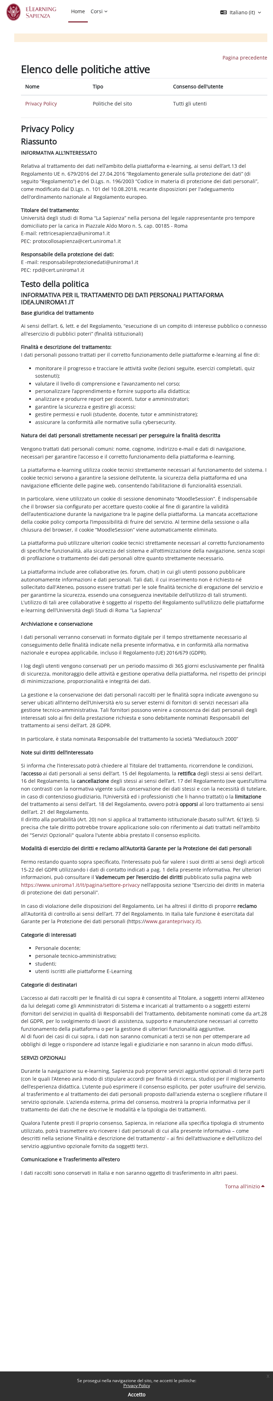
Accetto (136, 1394)
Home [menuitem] (78, 11)
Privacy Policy (136, 1385)
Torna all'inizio (243, 1186)
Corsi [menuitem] (97, 11)
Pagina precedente (245, 57)
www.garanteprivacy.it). (174, 921)
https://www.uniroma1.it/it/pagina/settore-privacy (80, 885)
